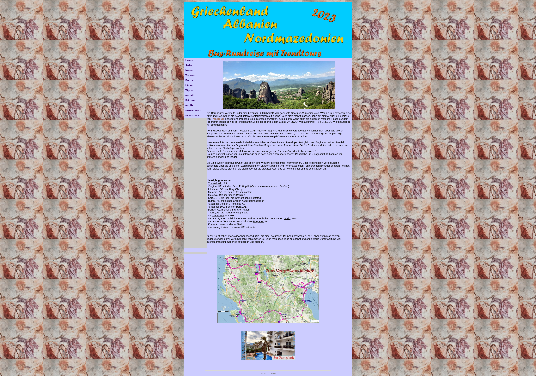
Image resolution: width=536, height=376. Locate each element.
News (189, 70)
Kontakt (262, 373)
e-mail (189, 95)
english (190, 105)
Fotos (189, 80)
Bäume (190, 100)
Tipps (189, 90)
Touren (190, 75)
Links (189, 85)
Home (189, 60)
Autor (189, 65)
